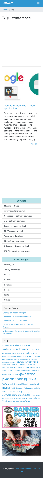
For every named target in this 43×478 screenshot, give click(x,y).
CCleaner (34, 349)
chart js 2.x (23, 353)
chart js (15, 353)
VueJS (7, 275)
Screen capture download (15, 226)
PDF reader (14, 392)
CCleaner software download (16, 246)
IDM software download (14, 241)
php (20, 391)
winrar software (24, 401)
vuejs (4, 401)
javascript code (13, 379)
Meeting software (11, 206)
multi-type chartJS (17, 384)
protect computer (28, 392)
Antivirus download (22, 345)
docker (4, 356)
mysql (6, 387)
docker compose (11, 356)
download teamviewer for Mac (22, 359)
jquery (28, 379)
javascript (27, 374)
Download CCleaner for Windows (17, 317)
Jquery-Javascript (12, 270)
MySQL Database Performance (21, 388)
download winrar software (19, 367)
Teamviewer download (13, 236)
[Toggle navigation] (38, 3)
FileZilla (32, 367)
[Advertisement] (21, 44)
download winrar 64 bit (10, 365)
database (32, 353)
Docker (7, 290)
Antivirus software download (16, 211)
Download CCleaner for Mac (15, 320)
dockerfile (19, 356)
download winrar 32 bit (27, 362)
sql (32, 395)
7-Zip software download (14, 221)
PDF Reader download (13, 231)
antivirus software (15, 349)
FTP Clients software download (17, 251)
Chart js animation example (14, 313)
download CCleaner (32, 356)
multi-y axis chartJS (31, 384)
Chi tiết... (35, 144)
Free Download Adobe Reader (25, 370)
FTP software (14, 374)
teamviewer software (30, 398)
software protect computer (16, 395)
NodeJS (7, 280)
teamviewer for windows (14, 398)
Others (7, 300)
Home (5, 10)
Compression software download (18, 216)
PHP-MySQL (9, 265)
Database (8, 285)
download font (7, 359)
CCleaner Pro (7, 353)
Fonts (6, 295)
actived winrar (7, 345)
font (11, 370)
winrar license (13, 401)
